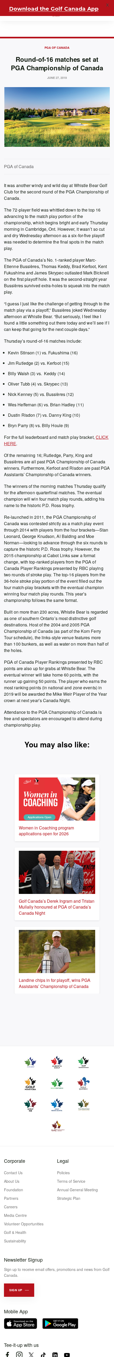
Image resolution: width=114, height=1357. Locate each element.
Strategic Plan (68, 1198)
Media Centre (15, 1215)
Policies (63, 1172)
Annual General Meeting (77, 1189)
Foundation (13, 1189)
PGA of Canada (57, 48)
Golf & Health (15, 1232)
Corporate (14, 1160)
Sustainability (15, 1240)
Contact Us (13, 1172)
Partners (11, 1198)
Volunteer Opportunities (23, 1223)
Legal (63, 1160)
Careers (10, 1206)
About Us (11, 1181)
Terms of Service (71, 1181)
